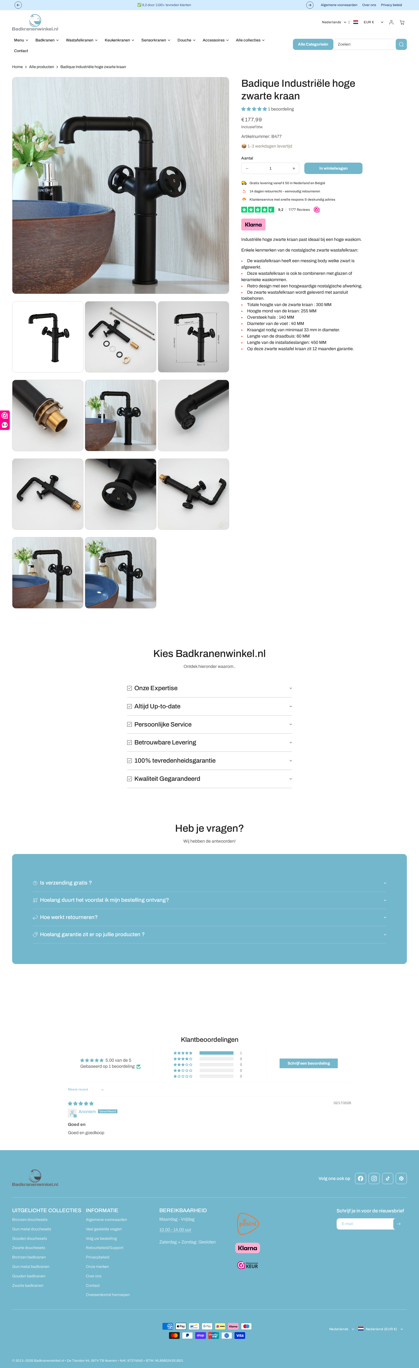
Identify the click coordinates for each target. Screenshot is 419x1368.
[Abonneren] (398, 1224)
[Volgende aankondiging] (310, 5)
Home (17, 67)
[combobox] (369, 44)
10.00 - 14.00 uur (175, 1229)
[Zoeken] (401, 44)
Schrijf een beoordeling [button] (309, 1063)
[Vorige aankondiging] (18, 5)
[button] (20, 40)
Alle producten (41, 67)
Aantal (247, 158)
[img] (81, 1103)
